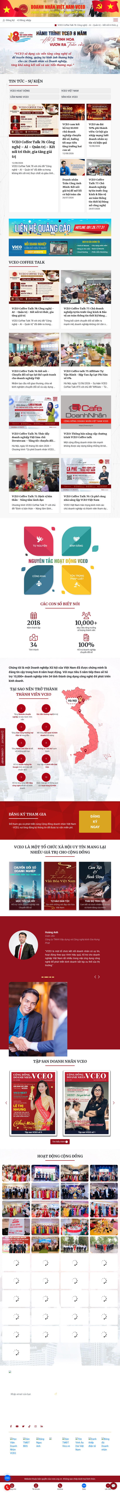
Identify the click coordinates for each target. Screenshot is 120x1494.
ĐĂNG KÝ (2, 738)
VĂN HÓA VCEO (69, 97)
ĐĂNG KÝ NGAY (95, 821)
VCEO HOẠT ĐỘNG (20, 90)
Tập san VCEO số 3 (86, 1132)
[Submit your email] (55, 1401)
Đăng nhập (25, 20)
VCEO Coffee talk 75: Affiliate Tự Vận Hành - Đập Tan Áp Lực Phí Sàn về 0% (86, 375)
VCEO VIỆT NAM (70, 90)
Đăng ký (10, 20)
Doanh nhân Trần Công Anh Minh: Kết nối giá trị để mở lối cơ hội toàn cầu (72, 187)
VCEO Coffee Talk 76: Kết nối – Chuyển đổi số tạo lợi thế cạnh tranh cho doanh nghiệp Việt (34, 375)
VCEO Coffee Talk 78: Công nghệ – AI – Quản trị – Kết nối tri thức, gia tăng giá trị (55, 25)
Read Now (33, 1103)
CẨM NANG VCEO (19, 97)
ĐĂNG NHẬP (2, 757)
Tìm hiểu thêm (58, 1141)
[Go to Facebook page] (11, 1434)
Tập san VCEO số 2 (33, 1132)
